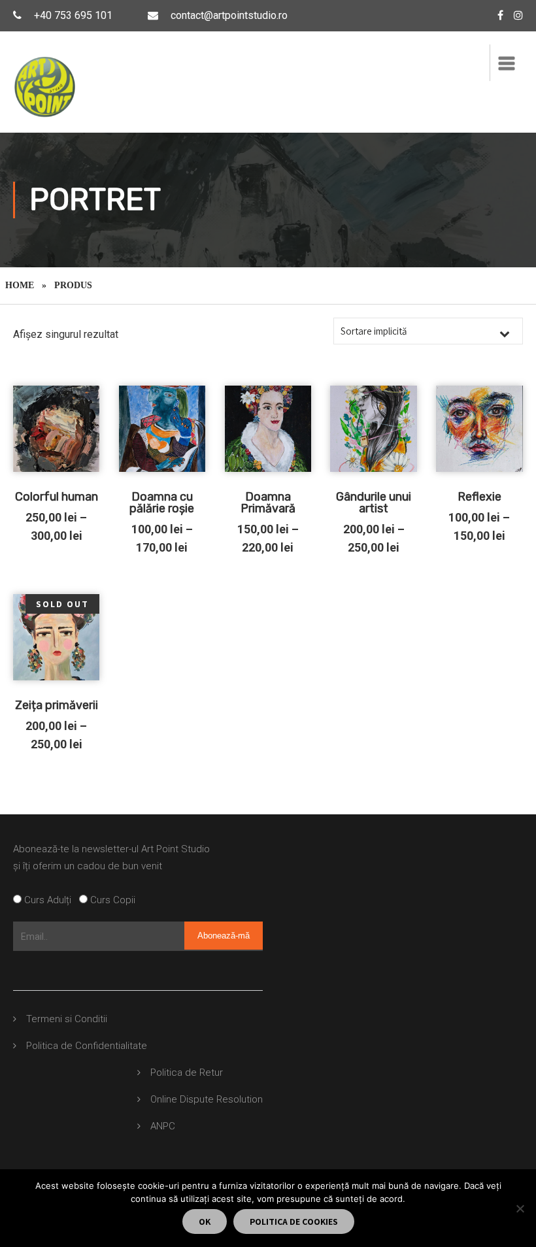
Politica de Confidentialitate (86, 1046)
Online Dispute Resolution (206, 1099)
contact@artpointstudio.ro (229, 15)
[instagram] (518, 15)
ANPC (162, 1126)
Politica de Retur (186, 1072)
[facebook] (500, 15)
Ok (204, 1221)
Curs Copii (111, 900)
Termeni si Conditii (66, 1019)
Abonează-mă (223, 935)
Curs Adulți (50, 900)
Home (19, 285)
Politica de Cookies (294, 1221)
